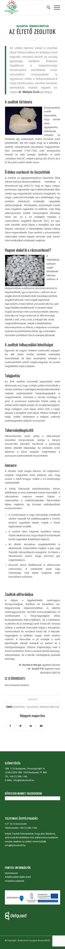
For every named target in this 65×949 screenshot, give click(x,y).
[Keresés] (46, 7)
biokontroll (19, 706)
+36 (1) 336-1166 (18, 776)
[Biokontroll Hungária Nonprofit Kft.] (27, 7)
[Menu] (55, 7)
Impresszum (11, 873)
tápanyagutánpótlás (49, 706)
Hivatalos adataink (14, 881)
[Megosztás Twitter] (20, 726)
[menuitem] (46, 7)
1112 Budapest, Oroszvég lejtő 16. (27, 768)
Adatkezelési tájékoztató (18, 877)
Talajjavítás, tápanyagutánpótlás (32, 26)
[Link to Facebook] (52, 944)
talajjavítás (32, 706)
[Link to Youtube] (41, 726)
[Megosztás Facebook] (10, 726)
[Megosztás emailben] (31, 726)
